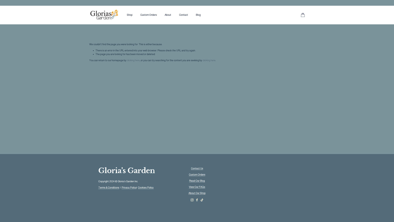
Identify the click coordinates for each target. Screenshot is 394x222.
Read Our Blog (197, 180)
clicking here (133, 60)
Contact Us (197, 168)
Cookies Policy (146, 187)
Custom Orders (148, 15)
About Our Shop (197, 193)
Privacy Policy (129, 187)
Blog (198, 15)
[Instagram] (192, 199)
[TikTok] (201, 199)
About (168, 15)
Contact (183, 15)
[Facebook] (197, 199)
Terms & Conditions (108, 187)
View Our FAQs (197, 187)
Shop (130, 15)
